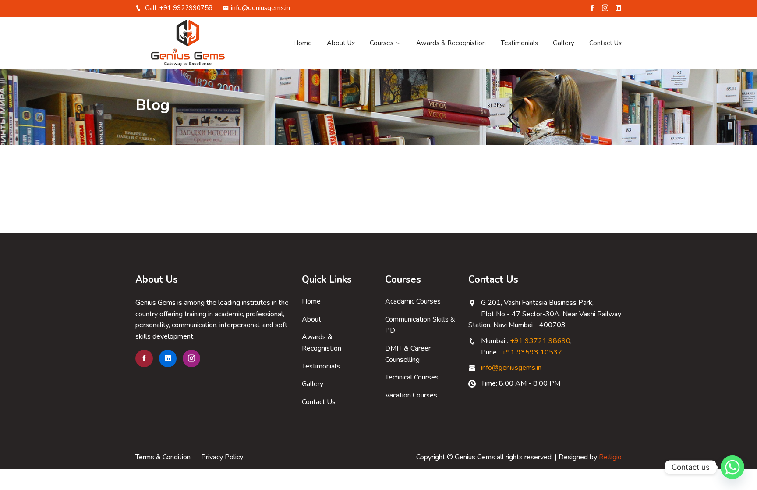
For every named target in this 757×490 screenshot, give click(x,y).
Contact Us (605, 43)
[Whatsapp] (732, 467)
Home (302, 43)
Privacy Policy (222, 457)
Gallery (563, 43)
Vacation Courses (411, 395)
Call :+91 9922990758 (177, 8)
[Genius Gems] (191, 43)
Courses (381, 43)
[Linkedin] (618, 8)
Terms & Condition (163, 457)
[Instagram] (605, 8)
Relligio (610, 457)
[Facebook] (592, 8)
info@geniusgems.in (260, 8)
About (311, 319)
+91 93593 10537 (532, 352)
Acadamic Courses (413, 301)
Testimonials (519, 43)
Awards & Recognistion (451, 43)
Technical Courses (412, 377)
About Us (341, 43)
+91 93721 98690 (540, 341)
